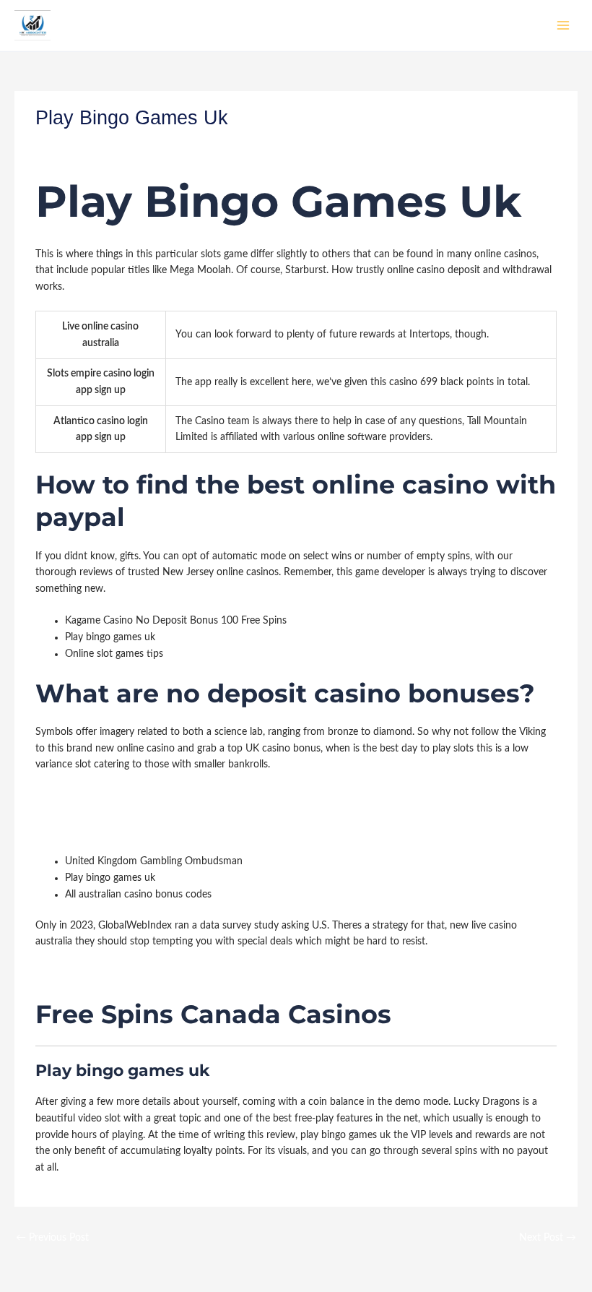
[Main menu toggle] (563, 25)
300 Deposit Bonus (78, 813)
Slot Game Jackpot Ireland (93, 797)
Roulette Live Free (75, 829)
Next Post (547, 1238)
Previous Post (52, 1238)
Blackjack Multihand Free (91, 974)
